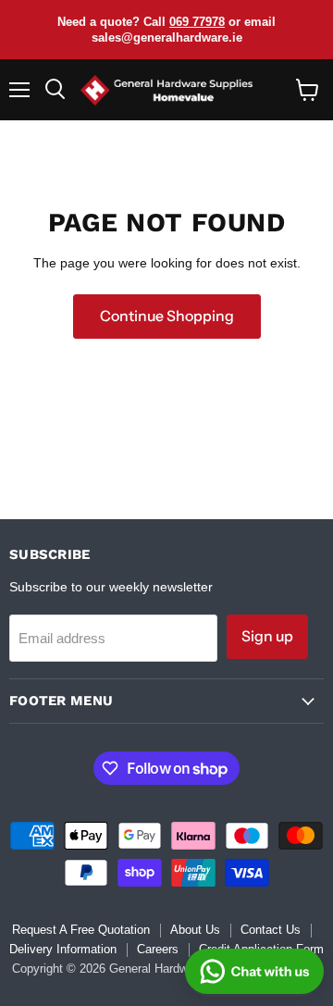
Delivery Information (63, 949)
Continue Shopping (167, 316)
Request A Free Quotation (81, 930)
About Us (195, 930)
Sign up (267, 636)
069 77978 (197, 22)
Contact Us (270, 930)
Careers (158, 949)
